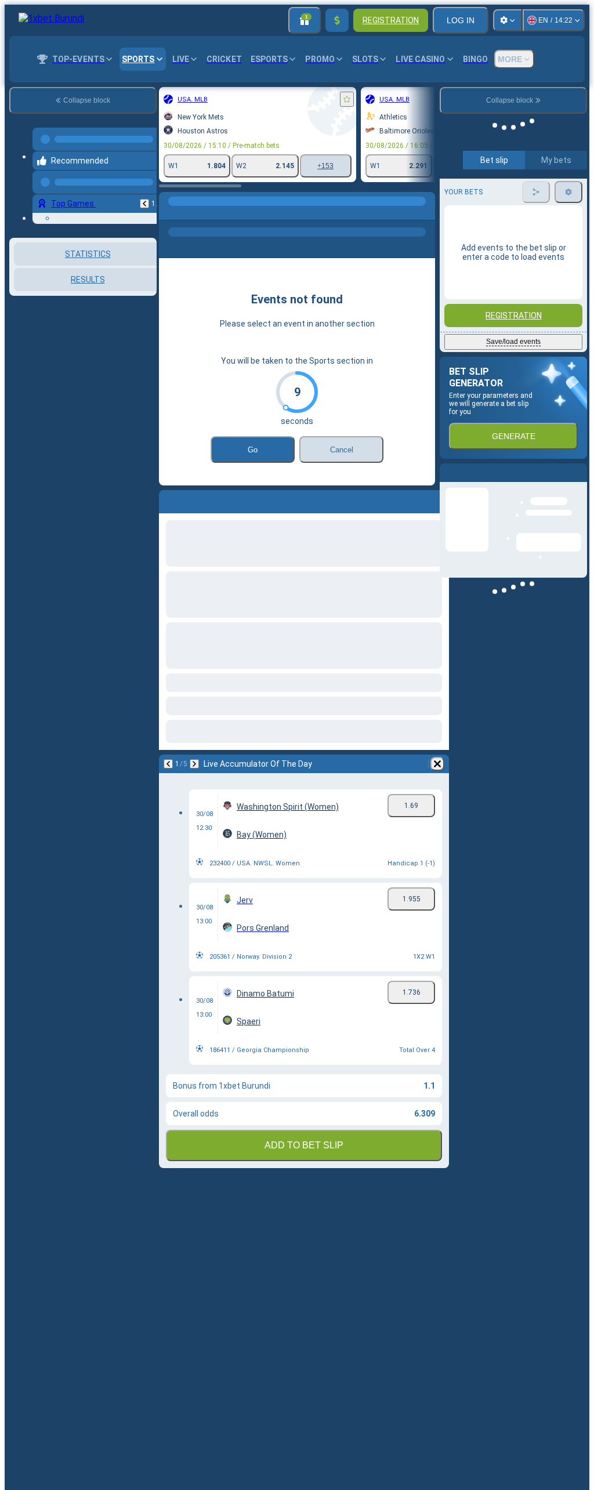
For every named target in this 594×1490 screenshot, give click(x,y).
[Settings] (507, 20)
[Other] (296, 213)
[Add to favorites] (220, 99)
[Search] (424, 212)
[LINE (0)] (44, 212)
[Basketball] (66, 212)
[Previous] (41, 763)
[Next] (68, 763)
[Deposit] (337, 20)
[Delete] (423, 764)
